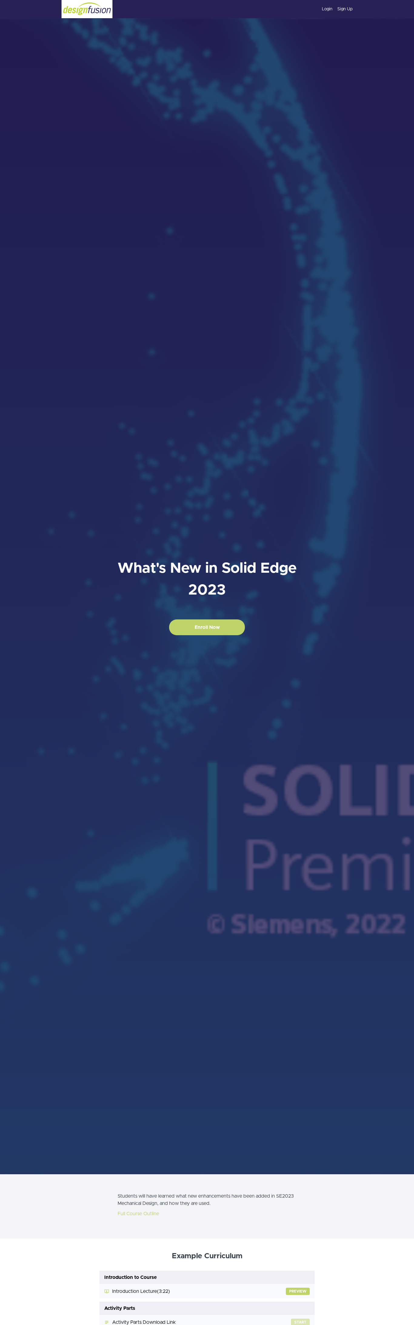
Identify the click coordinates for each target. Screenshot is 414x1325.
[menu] (334, 9)
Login (327, 9)
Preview (297, 1291)
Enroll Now (207, 627)
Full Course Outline (138, 1213)
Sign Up (344, 9)
